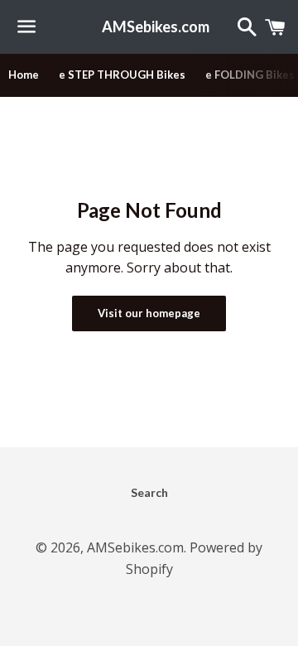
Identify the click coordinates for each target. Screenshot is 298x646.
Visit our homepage (149, 313)
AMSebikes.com (148, 26)
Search (149, 492)
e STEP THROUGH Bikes (122, 74)
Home (23, 74)
